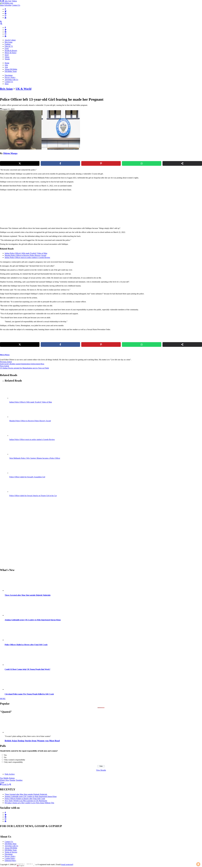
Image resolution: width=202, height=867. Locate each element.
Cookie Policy (10, 858)
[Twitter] (5, 11)
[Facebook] (5, 9)
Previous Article (6, 362)
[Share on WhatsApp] (141, 163)
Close (2, 782)
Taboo (7, 57)
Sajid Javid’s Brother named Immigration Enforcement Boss (22, 364)
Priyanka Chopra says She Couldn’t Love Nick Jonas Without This (29, 803)
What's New (4, 780)
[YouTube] (5, 18)
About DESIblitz (11, 69)
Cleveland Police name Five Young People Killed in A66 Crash (29, 694)
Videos (14, 1)
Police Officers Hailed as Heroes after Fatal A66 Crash (26, 645)
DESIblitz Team (11, 71)
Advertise (7, 5)
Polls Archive (10, 774)
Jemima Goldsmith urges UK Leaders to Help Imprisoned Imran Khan (33, 620)
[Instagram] (5, 15)
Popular (12, 780)
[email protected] (67, 864)
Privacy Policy (10, 77)
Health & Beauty (11, 51)
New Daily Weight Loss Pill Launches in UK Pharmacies (26, 801)
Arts (9, 1)
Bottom (12, 778)
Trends (7, 59)
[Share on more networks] (182, 163)
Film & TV (9, 46)
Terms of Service (11, 852)
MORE (2, 699)
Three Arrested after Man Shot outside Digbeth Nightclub (27, 595)
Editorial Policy (10, 861)
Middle (6, 778)
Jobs (6, 1)
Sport (7, 55)
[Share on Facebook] (60, 163)
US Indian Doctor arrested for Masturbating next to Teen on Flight (24, 368)
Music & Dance (10, 53)
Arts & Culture (10, 40)
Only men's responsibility (13, 762)
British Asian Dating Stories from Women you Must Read (32, 740)
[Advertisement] (40, 209)
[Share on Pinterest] (101, 163)
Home (7, 63)
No (5, 757)
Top (1, 778)
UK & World (23, 88)
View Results (101, 770)
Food (7, 48)
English (21, 865)
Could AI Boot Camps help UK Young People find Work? (27, 669)
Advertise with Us (11, 80)
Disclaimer (9, 75)
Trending (19, 780)
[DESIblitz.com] (6, 3)
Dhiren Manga (10, 153)
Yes (5, 755)
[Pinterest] (5, 13)
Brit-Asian (8, 42)
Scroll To (5, 784)
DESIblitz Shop (10, 844)
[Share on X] (20, 163)
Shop (2, 5)
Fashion (8, 44)
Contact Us (16, 5)
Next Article (4, 366)
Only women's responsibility (14, 760)
